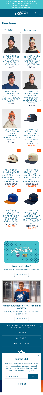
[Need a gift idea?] (21, 252)
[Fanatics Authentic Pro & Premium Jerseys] (21, 291)
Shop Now (21, 275)
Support (21, 338)
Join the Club (20, 343)
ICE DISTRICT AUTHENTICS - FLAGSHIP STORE (21, 326)
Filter (10, 30)
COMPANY (20, 333)
